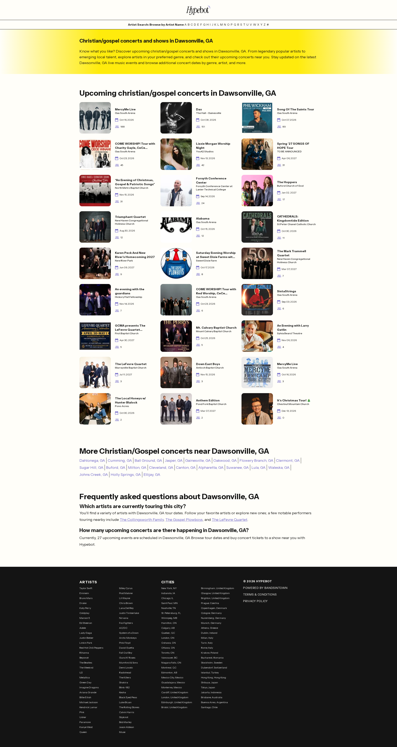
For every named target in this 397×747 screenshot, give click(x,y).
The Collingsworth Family (142, 519)
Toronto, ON (167, 652)
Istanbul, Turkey (210, 672)
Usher (82, 717)
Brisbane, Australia (211, 697)
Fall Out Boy (125, 652)
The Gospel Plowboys (184, 519)
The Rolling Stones (129, 707)
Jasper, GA (174, 460)
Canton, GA (186, 467)
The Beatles (85, 662)
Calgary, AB (168, 627)
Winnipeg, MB (169, 617)
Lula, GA (258, 467)
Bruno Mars (85, 598)
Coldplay (84, 613)
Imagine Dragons (89, 687)
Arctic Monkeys (127, 637)
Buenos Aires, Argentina (214, 702)
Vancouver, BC (169, 657)
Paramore (85, 722)
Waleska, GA (278, 467)
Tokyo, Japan (208, 687)
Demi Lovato (126, 667)
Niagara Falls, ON (171, 662)
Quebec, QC (168, 632)
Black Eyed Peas (128, 697)
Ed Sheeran (85, 622)
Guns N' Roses (127, 657)
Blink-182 (124, 687)
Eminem (84, 593)
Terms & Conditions (260, 594)
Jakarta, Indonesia (211, 692)
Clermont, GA (288, 460)
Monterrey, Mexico (171, 687)
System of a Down (129, 632)
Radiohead (125, 672)
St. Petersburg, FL (171, 613)
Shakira (123, 682)
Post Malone (126, 593)
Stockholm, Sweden (211, 662)
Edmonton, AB (169, 672)
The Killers (125, 677)
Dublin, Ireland (209, 632)
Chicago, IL (167, 598)
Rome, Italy (207, 647)
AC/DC (123, 627)
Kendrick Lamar (88, 707)
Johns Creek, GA (93, 474)
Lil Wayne (124, 598)
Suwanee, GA (237, 467)
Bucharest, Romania (212, 657)
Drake (82, 603)
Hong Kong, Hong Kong (213, 677)
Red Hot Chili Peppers (91, 647)
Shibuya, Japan (209, 682)
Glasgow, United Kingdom (215, 593)
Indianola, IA (168, 593)
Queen (83, 732)
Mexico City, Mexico (172, 677)
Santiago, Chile (209, 707)
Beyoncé (83, 657)
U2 (81, 672)
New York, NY (169, 588)
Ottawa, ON (168, 647)
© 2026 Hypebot (257, 581)
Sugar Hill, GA (91, 467)
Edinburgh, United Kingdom (176, 702)
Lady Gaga (85, 632)
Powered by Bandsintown (265, 588)
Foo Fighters (126, 622)
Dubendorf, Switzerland (214, 667)
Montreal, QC (168, 667)
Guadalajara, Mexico (173, 682)
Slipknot (123, 717)
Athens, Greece (209, 627)
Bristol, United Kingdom (174, 707)
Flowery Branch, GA (256, 460)
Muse (122, 732)
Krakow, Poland (209, 652)
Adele (82, 627)
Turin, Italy (207, 642)
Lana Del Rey (126, 608)
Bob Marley (125, 722)
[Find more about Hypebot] (198, 10)
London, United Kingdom (174, 697)
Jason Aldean (126, 727)
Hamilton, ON (169, 622)
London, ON (167, 637)
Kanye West (86, 727)
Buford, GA (115, 467)
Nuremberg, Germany (213, 617)
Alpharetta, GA (211, 467)
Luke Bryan (125, 702)
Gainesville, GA (198, 460)
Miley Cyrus (125, 588)
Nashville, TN (168, 608)
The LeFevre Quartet (229, 519)
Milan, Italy (207, 637)
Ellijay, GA (151, 474)
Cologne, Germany (211, 613)
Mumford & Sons (128, 662)
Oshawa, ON (168, 642)
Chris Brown (126, 603)
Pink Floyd (124, 642)
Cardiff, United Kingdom (174, 692)
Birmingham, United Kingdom (217, 588)
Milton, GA (137, 467)
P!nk (81, 712)
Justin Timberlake (129, 613)
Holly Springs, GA (126, 474)
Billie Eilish (85, 697)
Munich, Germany (211, 622)
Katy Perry (85, 608)
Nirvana (123, 617)
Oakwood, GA (225, 460)
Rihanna (84, 652)
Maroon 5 (84, 617)
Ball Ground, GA (148, 460)
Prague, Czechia (210, 603)
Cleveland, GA (161, 467)
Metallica (84, 677)
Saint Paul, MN (169, 603)
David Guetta (126, 647)
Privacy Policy (255, 601)
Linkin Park (85, 642)
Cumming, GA (120, 460)
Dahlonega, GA (92, 460)
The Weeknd (86, 667)
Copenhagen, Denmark (214, 608)
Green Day (85, 682)
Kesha (122, 692)
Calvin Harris (126, 712)
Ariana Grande (87, 692)
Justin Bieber (86, 637)
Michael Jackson (88, 702)
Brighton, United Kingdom (215, 598)
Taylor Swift (85, 588)
